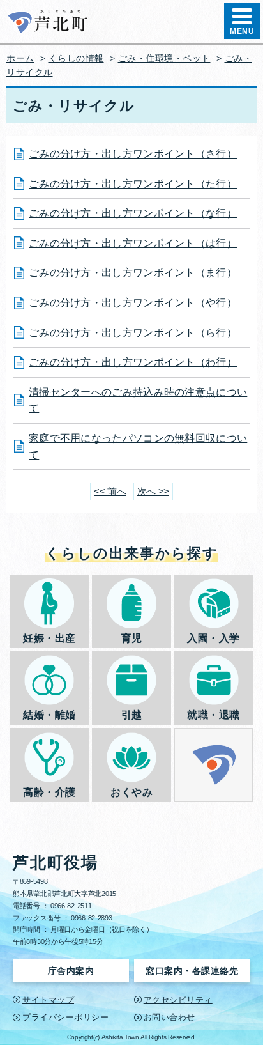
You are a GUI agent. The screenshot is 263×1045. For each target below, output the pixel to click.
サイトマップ (48, 1000)
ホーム (20, 58)
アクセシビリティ (178, 1000)
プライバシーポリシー (65, 1017)
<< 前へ (110, 491)
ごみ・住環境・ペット (164, 58)
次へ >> (153, 491)
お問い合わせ (169, 1017)
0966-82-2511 (70, 906)
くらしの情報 (76, 58)
